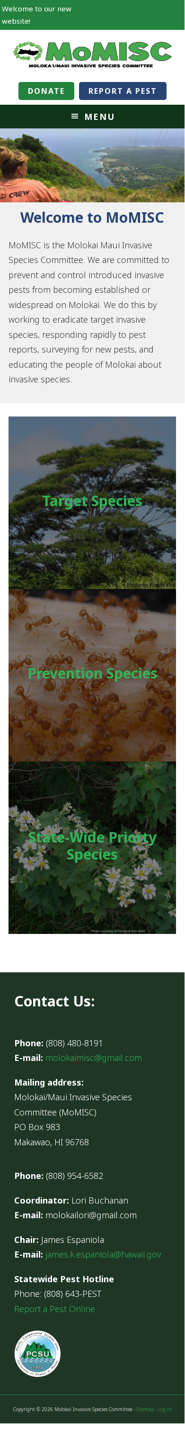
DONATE (46, 91)
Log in (165, 1409)
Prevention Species (92, 673)
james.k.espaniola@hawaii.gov (103, 1254)
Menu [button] (99, 116)
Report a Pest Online (54, 1308)
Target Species (92, 500)
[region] (92, 165)
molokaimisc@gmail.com (93, 1057)
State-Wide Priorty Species (92, 845)
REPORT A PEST (122, 91)
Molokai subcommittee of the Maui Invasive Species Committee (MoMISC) (92, 53)
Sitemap (145, 1409)
